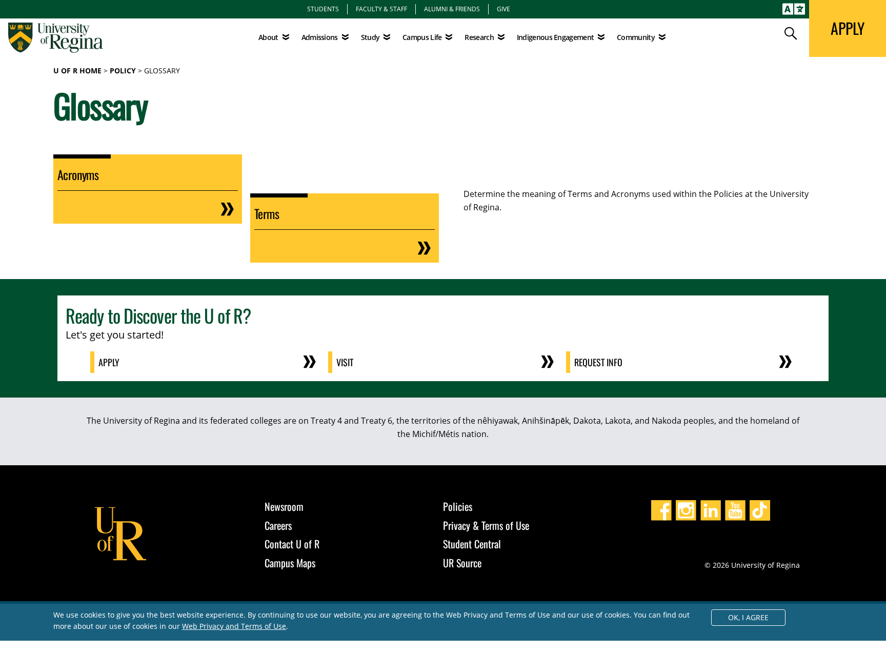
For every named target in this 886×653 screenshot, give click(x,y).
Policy (123, 70)
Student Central (472, 543)
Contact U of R (292, 543)
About (268, 37)
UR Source (462, 562)
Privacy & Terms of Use (486, 525)
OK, (748, 617)
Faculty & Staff (381, 9)
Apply (108, 362)
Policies (457, 506)
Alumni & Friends (452, 9)
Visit (344, 362)
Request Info (598, 362)
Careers (278, 525)
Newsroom (284, 506)
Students (323, 9)
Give (503, 9)
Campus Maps (290, 562)
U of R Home (77, 70)
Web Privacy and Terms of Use (234, 626)
